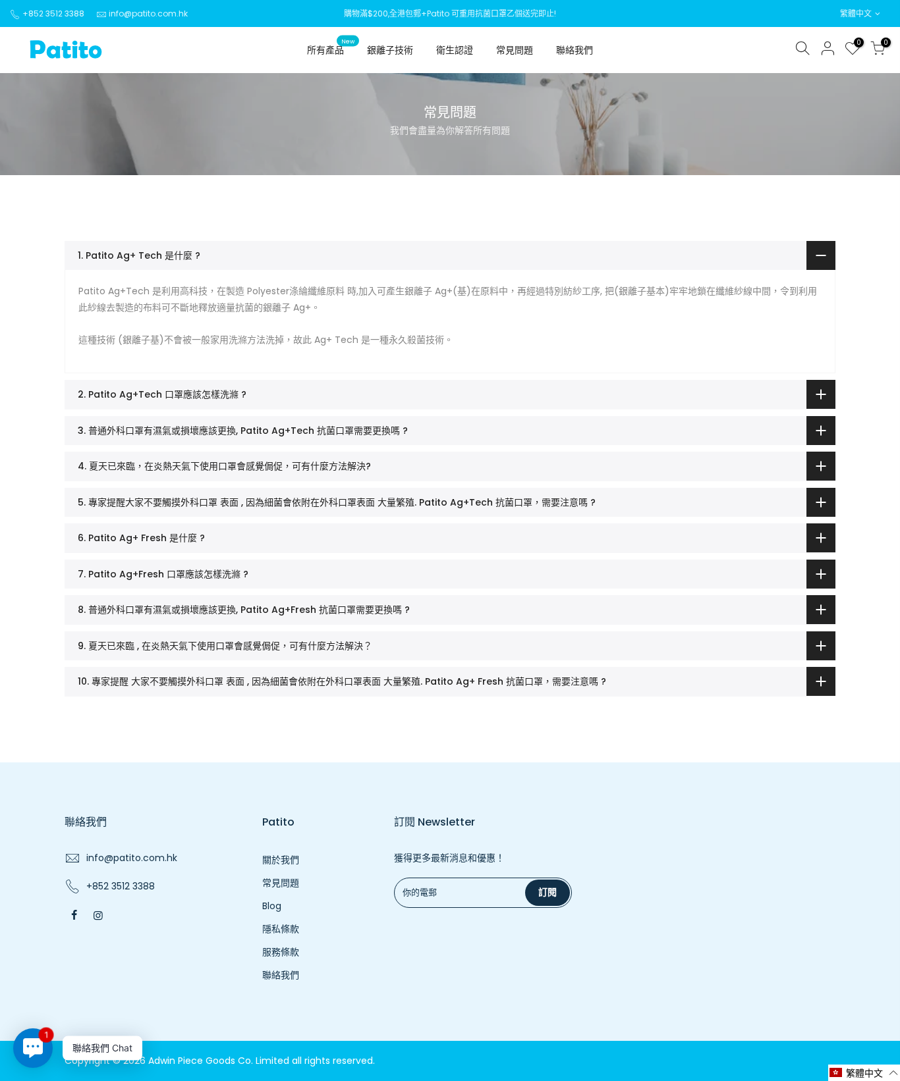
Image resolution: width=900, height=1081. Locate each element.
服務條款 (280, 952)
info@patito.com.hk (148, 13)
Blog (271, 905)
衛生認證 (454, 50)
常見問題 (514, 50)
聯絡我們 (574, 50)
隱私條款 (280, 929)
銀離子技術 (390, 50)
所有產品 (330, 47)
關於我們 (280, 859)
